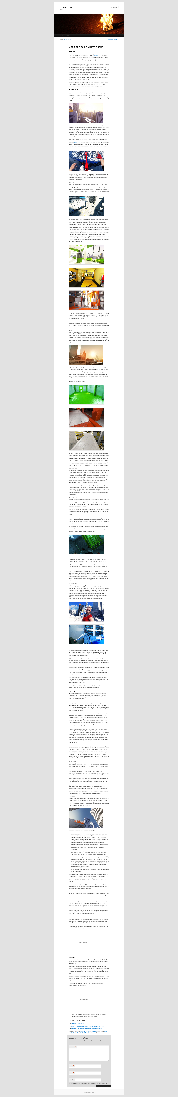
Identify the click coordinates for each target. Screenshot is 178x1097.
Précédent (110, 39)
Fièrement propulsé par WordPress (89, 1092)
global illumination (76, 1032)
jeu (81, 1032)
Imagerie (82, 1031)
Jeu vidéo (86, 1031)
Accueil (61, 35)
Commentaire (73, 1047)
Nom (72, 1066)
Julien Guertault (95, 1031)
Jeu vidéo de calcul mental (77, 1023)
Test (89, 1031)
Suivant (116, 39)
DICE (101, 54)
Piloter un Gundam (75, 1025)
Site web (71, 1079)
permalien (104, 1032)
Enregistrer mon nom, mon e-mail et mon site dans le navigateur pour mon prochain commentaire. (89, 1083)
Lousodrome (66, 7)
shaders (89, 1032)
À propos (67, 35)
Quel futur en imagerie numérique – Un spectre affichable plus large (87, 1026)
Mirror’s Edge (97, 55)
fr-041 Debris (77, 142)
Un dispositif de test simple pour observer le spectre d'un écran (86, 1028)
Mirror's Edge (84, 1032)
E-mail (72, 1073)
